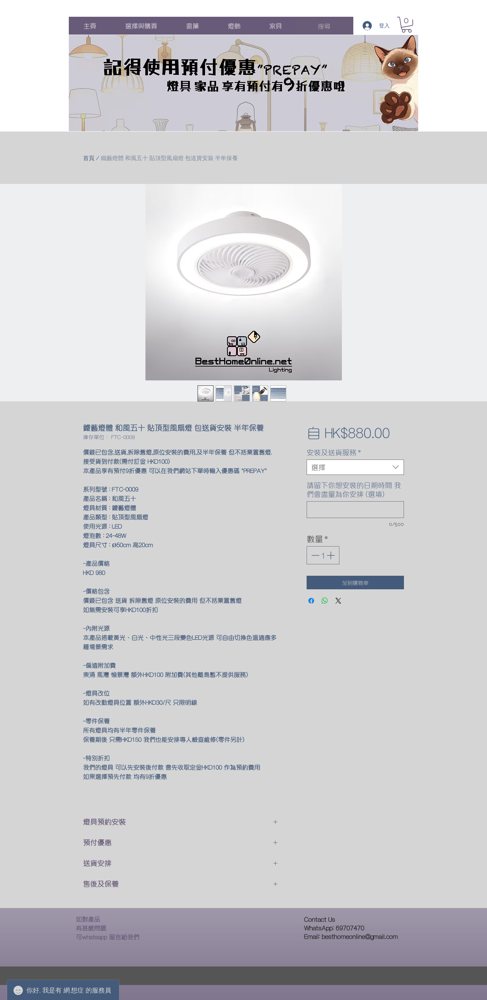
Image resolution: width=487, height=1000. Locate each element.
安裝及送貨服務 (334, 452)
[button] (406, 25)
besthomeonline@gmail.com (360, 936)
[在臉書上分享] (311, 600)
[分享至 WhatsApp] (325, 600)
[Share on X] (338, 600)
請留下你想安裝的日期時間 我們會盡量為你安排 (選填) (354, 489)
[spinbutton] (322, 555)
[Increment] (331, 555)
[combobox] (355, 467)
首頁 (88, 158)
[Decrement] (315, 555)
